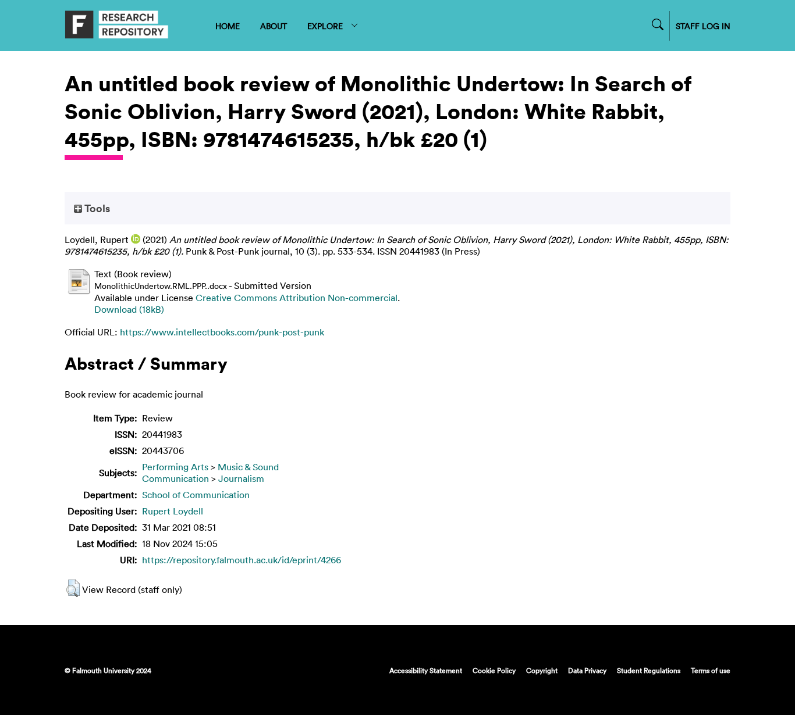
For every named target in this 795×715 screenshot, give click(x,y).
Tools (96, 208)
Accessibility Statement (425, 670)
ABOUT (273, 25)
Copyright (542, 670)
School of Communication (196, 494)
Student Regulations (648, 670)
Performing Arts (175, 467)
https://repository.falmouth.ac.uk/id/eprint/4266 (241, 560)
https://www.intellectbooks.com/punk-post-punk (222, 332)
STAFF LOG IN (703, 25)
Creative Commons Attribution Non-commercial (297, 297)
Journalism (241, 478)
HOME (227, 25)
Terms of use (710, 670)
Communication (175, 478)
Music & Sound (248, 467)
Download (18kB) (129, 309)
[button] (73, 588)
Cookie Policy (494, 670)
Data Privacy (587, 670)
